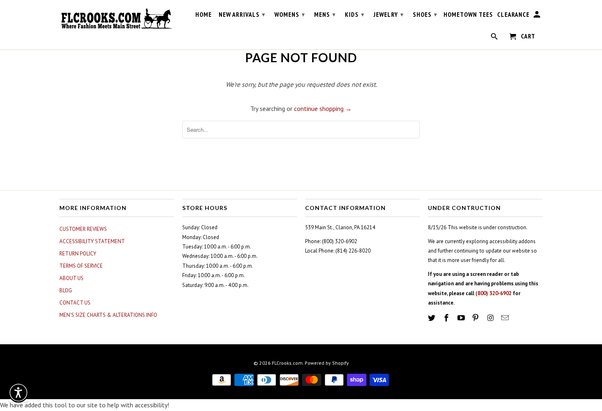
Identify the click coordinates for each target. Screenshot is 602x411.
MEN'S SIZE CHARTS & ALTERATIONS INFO (108, 315)
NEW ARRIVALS (242, 14)
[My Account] (537, 16)
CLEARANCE (513, 14)
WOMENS (289, 14)
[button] (18, 392)
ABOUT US (71, 278)
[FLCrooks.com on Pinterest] (476, 318)
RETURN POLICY (77, 253)
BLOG (65, 290)
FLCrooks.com (287, 363)
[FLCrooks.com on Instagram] (491, 318)
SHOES (425, 14)
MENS (325, 14)
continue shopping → (323, 108)
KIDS (354, 14)
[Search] (495, 38)
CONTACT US (75, 302)
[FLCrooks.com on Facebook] (447, 318)
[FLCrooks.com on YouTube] (461, 318)
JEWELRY (388, 14)
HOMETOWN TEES (468, 14)
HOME (203, 14)
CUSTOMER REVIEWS (83, 229)
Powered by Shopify (327, 363)
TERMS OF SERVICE (81, 265)
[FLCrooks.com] (116, 19)
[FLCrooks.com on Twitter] (432, 318)
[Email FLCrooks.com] (505, 318)
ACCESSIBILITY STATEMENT (92, 241)
